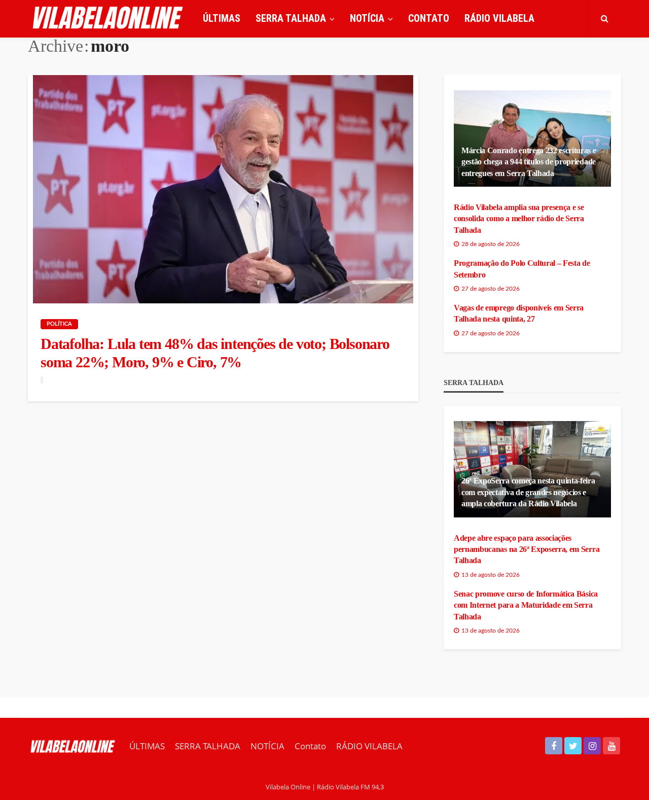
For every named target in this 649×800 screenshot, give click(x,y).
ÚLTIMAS (221, 18)
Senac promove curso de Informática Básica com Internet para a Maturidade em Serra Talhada (526, 605)
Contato (428, 18)
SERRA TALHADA (291, 18)
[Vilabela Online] (109, 18)
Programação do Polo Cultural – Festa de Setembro (522, 269)
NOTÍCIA (367, 18)
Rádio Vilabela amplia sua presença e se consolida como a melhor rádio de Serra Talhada (519, 218)
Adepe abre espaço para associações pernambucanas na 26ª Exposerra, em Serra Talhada (526, 549)
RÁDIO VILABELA (499, 18)
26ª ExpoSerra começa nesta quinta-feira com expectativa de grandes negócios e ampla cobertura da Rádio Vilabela (528, 492)
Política (59, 324)
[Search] (604, 18)
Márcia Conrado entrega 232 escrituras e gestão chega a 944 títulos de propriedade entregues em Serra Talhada (528, 162)
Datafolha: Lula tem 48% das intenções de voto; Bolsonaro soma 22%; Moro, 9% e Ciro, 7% (215, 352)
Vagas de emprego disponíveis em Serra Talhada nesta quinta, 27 (519, 313)
